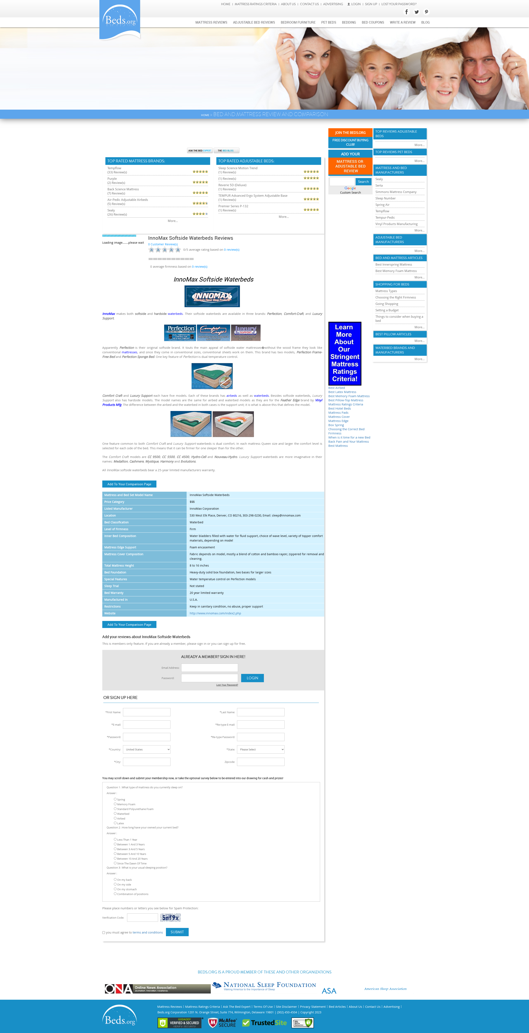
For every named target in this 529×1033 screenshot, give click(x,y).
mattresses (129, 352)
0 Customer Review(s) (163, 244)
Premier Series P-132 (233, 206)
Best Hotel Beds (339, 408)
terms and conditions (148, 932)
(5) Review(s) (116, 204)
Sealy (111, 210)
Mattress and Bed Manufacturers (391, 170)
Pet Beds (328, 22)
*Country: (115, 749)
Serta (379, 185)
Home (225, 4)
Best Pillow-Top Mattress (345, 400)
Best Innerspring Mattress (393, 264)
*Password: (114, 737)
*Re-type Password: (223, 737)
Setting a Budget (387, 310)
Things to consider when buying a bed (399, 318)
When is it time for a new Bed (349, 437)
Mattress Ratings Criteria (256, 4)
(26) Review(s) (117, 214)
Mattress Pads (338, 412)
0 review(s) (199, 266)
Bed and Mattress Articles (399, 258)
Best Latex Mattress (342, 392)
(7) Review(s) (116, 193)
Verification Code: (113, 917)
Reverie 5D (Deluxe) (232, 185)
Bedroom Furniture (298, 22)
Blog (425, 22)
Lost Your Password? (399, 4)
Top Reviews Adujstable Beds (396, 133)
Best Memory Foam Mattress (349, 396)
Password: (168, 678)
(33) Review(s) (117, 172)
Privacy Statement (313, 1006)
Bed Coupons (373, 22)
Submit (177, 932)
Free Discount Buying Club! (350, 142)
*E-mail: (116, 724)
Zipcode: (230, 762)
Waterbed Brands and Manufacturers (395, 350)
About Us (288, 4)
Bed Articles (337, 1006)
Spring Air (382, 205)
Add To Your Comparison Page (129, 484)
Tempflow (114, 168)
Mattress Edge (338, 421)
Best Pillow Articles (393, 334)
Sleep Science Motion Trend (237, 168)
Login (356, 4)
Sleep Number (385, 198)
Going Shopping (386, 304)
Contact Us (309, 4)
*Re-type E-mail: (225, 724)
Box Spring (336, 425)
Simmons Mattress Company (396, 192)
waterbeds (175, 314)
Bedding (349, 22)
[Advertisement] (213, 135)
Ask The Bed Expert (236, 1006)
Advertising (333, 4)
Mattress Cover (339, 417)
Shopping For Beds (392, 284)
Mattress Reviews (211, 22)
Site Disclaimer (286, 1006)
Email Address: (170, 668)
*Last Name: (227, 712)
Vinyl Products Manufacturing (396, 224)
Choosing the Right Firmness (395, 297)
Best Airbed (336, 388)
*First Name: (113, 712)
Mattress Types (386, 291)
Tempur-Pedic (385, 217)
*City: (117, 762)
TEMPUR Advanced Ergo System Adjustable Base (252, 195)
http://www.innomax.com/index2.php (215, 613)
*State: (230, 749)
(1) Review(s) (227, 172)
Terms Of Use (263, 1006)
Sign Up (371, 4)
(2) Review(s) (116, 183)
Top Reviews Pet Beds (393, 152)
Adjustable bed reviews (254, 22)
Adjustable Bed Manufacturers (389, 239)
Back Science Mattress (123, 189)
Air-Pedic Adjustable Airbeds (127, 200)
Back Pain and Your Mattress (348, 441)
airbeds (231, 395)
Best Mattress (338, 445)
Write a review (403, 22)
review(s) (231, 249)
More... (173, 221)
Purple (112, 178)
